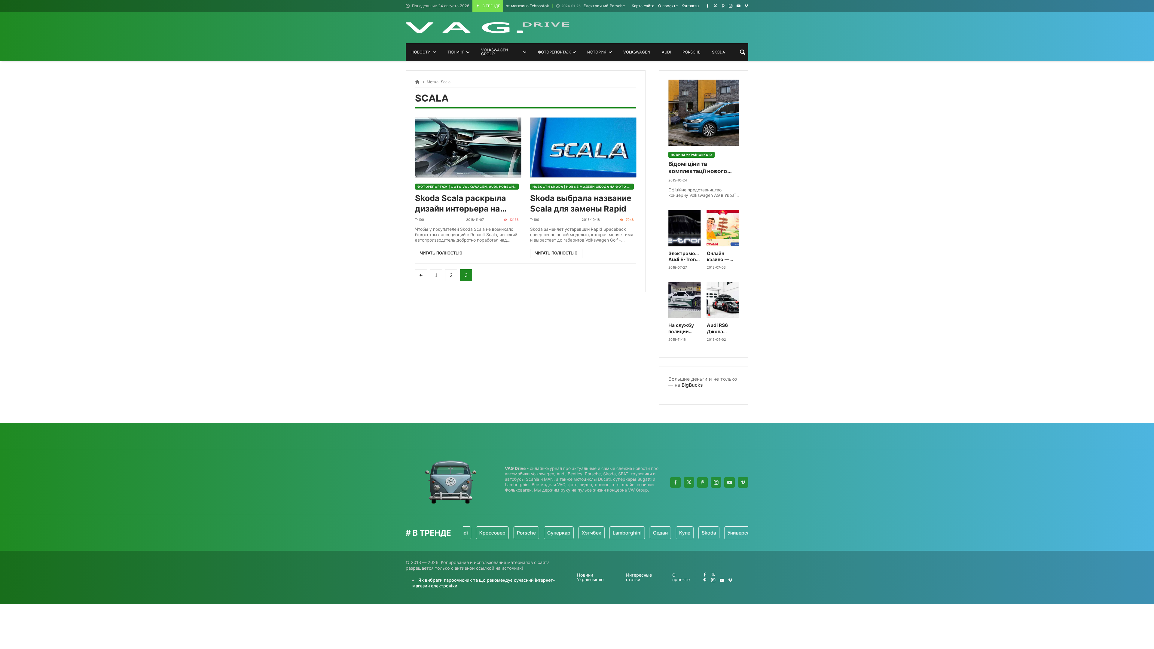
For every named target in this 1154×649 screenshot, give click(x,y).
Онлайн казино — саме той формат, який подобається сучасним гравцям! (723, 257)
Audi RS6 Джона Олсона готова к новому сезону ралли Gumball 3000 (722, 328)
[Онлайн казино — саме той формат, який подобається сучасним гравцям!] (723, 228)
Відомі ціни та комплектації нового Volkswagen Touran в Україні (698, 167)
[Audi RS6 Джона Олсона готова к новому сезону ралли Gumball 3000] (723, 300)
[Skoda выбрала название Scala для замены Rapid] (583, 147)
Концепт (739, 533)
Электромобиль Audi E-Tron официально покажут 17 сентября (684, 257)
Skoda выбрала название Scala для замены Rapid (580, 203)
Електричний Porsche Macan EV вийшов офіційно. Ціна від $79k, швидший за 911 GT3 (614, 6)
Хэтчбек (556, 533)
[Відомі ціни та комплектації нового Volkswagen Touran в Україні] (703, 113)
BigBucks (692, 385)
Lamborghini (592, 533)
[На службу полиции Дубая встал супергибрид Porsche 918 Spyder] (684, 300)
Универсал (705, 533)
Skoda (674, 533)
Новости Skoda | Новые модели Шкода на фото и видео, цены (583, 186)
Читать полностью (441, 253)
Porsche (491, 533)
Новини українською (691, 155)
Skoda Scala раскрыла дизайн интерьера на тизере (460, 203)
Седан (625, 533)
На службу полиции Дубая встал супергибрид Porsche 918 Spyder (683, 328)
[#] (708, 6)
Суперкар (523, 533)
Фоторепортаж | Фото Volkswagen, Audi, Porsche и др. (468, 186)
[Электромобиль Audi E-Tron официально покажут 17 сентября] (684, 228)
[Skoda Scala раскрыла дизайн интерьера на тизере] (468, 147)
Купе (649, 533)
